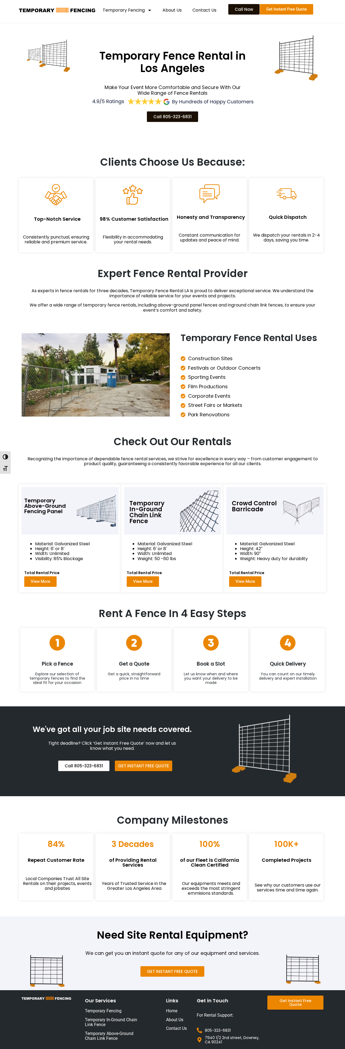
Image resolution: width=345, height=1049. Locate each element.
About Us (172, 10)
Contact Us (204, 10)
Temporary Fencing (124, 10)
